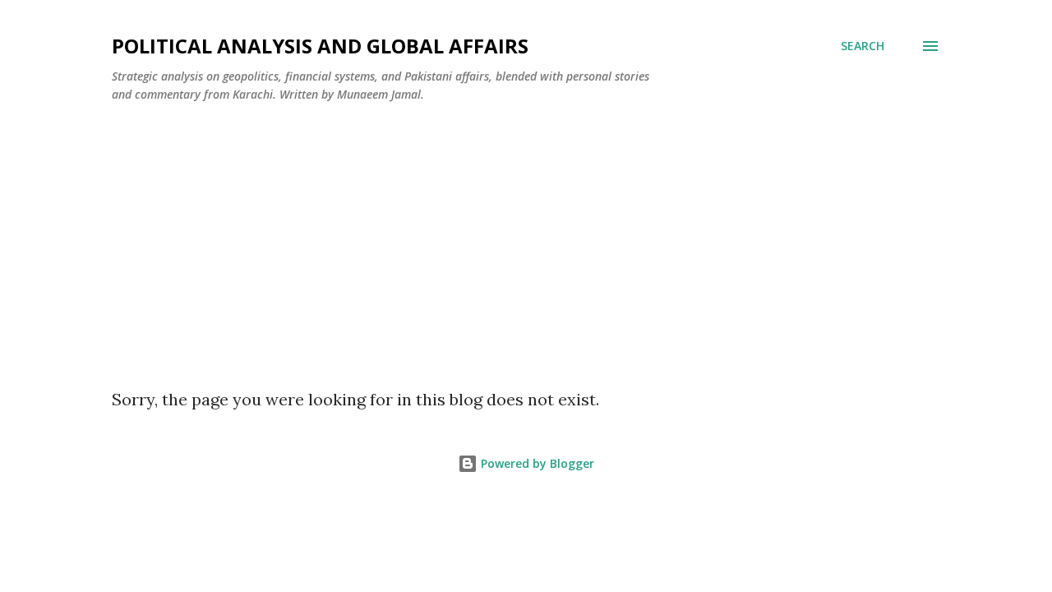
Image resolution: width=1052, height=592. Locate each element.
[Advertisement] (526, 239)
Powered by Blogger (536, 463)
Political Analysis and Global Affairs (320, 45)
